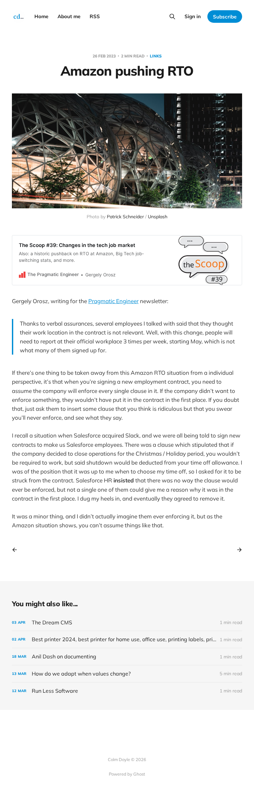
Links (156, 55)
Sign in (193, 16)
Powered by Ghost (127, 774)
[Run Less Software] (127, 690)
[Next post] (237, 550)
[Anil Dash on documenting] (127, 656)
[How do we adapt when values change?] (127, 673)
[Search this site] (172, 16)
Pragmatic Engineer (113, 300)
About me (69, 16)
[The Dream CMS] (127, 622)
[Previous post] (17, 550)
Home (41, 16)
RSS (95, 16)
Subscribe (224, 17)
